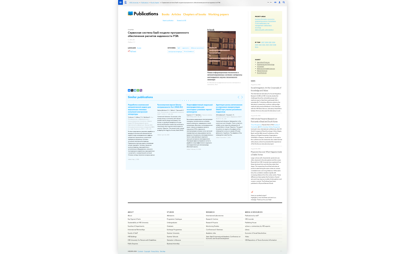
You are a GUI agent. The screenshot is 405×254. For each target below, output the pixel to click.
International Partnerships (136, 230)
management (259, 25)
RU (268, 2)
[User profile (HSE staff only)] (279, 2)
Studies (170, 212)
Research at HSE (181, 20)
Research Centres (212, 219)
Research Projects (212, 223)
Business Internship (173, 244)
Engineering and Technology (265, 64)
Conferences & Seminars (214, 230)
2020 (267, 45)
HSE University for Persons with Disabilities (142, 240)
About (131, 212)
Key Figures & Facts (134, 219)
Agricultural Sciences (263, 62)
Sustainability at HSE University (138, 223)
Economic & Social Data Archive (255, 233)
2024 (273, 42)
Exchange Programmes (174, 230)
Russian (139, 48)
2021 (263, 45)
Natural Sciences (262, 71)
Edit (281, 251)
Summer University (173, 233)
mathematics (268, 25)
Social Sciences (262, 73)
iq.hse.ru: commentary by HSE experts (257, 226)
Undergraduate (172, 223)
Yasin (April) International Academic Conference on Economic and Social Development (223, 237)
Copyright (147, 251)
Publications (146, 13)
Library (247, 230)
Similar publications (140, 97)
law (268, 23)
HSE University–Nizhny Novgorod (269, 127)
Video (247, 237)
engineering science (261, 21)
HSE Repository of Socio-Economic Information (261, 240)
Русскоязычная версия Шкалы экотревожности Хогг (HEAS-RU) (170, 106)
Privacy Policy (155, 251)
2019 (271, 45)
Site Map (162, 251)
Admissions (170, 216)
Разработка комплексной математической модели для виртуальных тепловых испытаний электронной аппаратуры (139, 109)
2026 (266, 42)
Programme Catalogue (174, 219)
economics (271, 19)
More (256, 47)
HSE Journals (249, 219)
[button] (180, 100)
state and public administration (264, 30)
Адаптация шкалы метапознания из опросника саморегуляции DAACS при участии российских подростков (229, 108)
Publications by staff (252, 216)
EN (271, 2)
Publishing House (250, 223)
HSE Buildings (132, 237)
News (253, 81)
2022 (260, 45)
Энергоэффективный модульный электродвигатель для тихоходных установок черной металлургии (200, 108)
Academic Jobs (211, 233)
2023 (256, 45)
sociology (258, 27)
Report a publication (168, 20)
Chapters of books (194, 14)
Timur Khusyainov (256, 125)
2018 (274, 45)
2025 (269, 42)
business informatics (261, 19)
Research (210, 212)
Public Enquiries (133, 244)
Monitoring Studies (212, 226)
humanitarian (272, 21)
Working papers (218, 14)
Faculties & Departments (136, 226)
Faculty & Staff (133, 233)
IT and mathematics (261, 23)
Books (165, 14)
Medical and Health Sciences (266, 68)
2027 (262, 42)
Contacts (140, 251)
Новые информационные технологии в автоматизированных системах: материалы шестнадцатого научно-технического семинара (224, 76)
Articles (176, 14)
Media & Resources (254, 212)
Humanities (260, 66)
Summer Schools (172, 237)
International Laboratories (214, 216)
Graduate (170, 226)
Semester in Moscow (174, 240)
